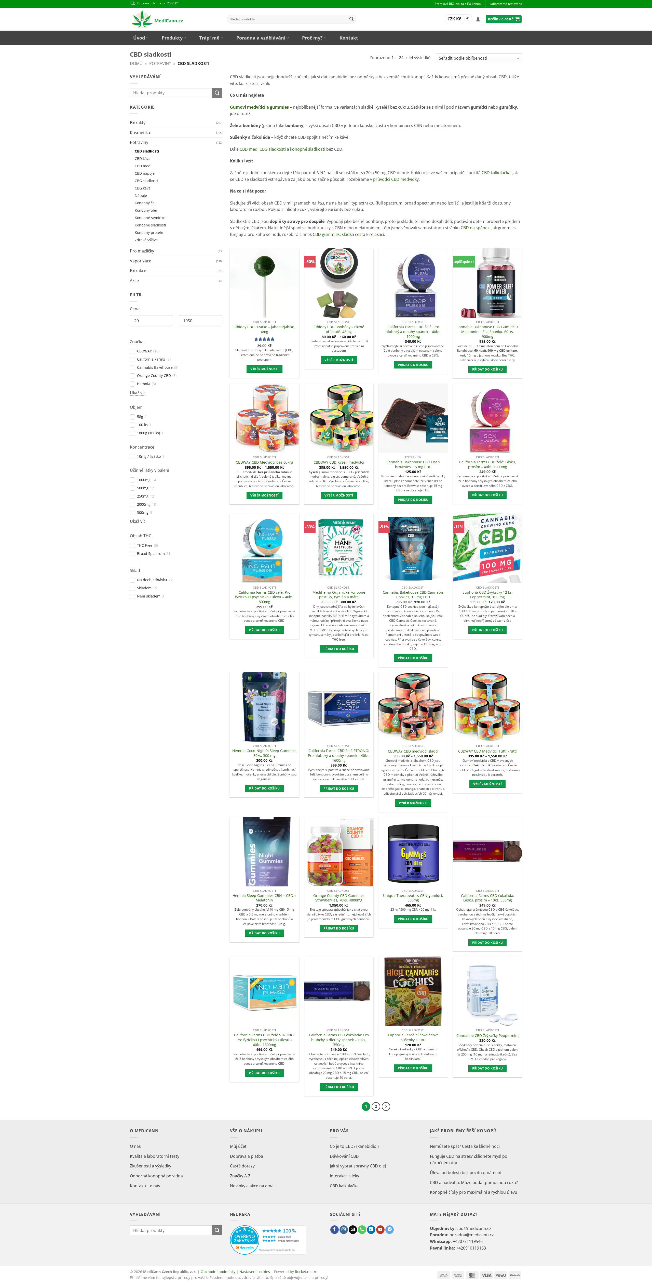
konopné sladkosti (307, 149)
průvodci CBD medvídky (396, 179)
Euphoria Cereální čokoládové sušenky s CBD (413, 1037)
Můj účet (238, 1146)
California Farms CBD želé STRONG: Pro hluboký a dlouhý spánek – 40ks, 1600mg (339, 755)
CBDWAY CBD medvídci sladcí (413, 751)
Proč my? (312, 38)
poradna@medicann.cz (472, 1235)
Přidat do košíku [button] (413, 365)
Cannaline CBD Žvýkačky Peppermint (487, 1035)
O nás (135, 1146)
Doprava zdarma (149, 3)
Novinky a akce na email (253, 1186)
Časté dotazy (242, 1166)
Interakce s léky (344, 1176)
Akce (134, 280)
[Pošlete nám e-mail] (353, 1229)
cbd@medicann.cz (473, 1228)
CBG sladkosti (146, 180)
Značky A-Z (240, 1176)
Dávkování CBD (344, 1156)
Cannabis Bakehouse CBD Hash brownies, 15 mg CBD (413, 464)
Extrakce (138, 270)
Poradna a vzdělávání (261, 38)
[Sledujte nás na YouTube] (380, 1229)
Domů (136, 63)
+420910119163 (471, 1248)
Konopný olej (146, 210)
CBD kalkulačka (496, 172)
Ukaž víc (137, 393)
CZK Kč (454, 19)
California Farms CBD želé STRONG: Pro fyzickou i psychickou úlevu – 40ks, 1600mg (264, 1040)
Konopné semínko (150, 217)
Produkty (172, 38)
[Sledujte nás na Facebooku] (334, 1229)
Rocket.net (304, 1271)
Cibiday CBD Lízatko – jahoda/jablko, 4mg (264, 329)
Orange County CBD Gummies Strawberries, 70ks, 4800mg (338, 898)
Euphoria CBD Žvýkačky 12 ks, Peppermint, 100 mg (488, 595)
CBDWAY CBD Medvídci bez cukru (264, 462)
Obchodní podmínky (218, 1271)
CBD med (143, 165)
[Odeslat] (351, 19)
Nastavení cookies (254, 1271)
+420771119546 (468, 1241)
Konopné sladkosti (150, 225)
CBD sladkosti (147, 151)
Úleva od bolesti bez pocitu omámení (465, 1172)
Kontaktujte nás (145, 1186)
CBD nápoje (145, 173)
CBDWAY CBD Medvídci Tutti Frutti (487, 751)
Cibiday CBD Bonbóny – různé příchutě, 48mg (339, 329)
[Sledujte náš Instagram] (343, 1229)
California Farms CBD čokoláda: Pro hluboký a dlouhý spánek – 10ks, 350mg (339, 1040)
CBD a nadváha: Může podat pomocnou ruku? (474, 1182)
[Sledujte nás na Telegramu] (389, 1229)
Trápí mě (209, 38)
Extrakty (137, 122)
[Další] (386, 1106)
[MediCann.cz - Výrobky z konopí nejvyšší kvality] (174, 19)
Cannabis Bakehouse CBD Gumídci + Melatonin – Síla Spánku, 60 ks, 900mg (487, 332)
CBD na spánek (475, 228)
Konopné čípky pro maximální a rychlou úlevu (473, 1192)
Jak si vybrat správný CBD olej (358, 1166)
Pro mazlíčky (142, 251)
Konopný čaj (145, 202)
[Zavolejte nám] (362, 1229)
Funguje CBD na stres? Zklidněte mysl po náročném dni (468, 1159)
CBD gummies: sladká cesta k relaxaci (348, 234)
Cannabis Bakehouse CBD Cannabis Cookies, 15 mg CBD (413, 595)
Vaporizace (140, 261)
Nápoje (141, 195)
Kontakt (348, 38)
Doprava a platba (246, 1156)
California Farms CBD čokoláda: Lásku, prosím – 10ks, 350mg (487, 898)
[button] (478, 19)
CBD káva (143, 158)
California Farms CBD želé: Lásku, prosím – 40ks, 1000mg (487, 464)
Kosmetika (140, 132)
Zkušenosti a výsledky (150, 1166)
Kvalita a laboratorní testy (154, 1156)
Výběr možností (264, 369)
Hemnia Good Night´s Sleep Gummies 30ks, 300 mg (264, 753)
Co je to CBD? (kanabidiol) (354, 1146)
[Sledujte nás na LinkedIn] (371, 1229)
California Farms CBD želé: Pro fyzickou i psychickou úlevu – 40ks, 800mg (264, 597)
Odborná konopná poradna (156, 1176)
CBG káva (143, 188)
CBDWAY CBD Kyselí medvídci (339, 462)
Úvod (139, 38)
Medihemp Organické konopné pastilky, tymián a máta (339, 595)
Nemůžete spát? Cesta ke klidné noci (465, 1146)
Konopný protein (149, 232)
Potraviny (160, 63)
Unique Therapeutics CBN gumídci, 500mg (413, 898)
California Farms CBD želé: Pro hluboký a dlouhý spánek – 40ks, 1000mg (413, 332)
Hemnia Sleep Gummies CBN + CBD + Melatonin (264, 898)
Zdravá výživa (146, 239)
